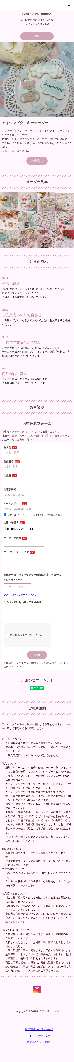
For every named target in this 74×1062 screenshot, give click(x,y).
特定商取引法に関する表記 (39, 1029)
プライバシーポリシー (38, 1035)
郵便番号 (9, 461)
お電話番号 (10, 489)
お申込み (37, 160)
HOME (37, 36)
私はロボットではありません (26, 634)
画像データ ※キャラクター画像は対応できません (32, 574)
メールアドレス (12, 503)
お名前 (7, 447)
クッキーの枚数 (12, 538)
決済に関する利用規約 (38, 1041)
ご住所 (7, 475)
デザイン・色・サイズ (16, 552)
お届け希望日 (11, 522)
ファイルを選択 (17, 587)
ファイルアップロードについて (20, 594)
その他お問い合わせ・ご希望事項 (22, 602)
